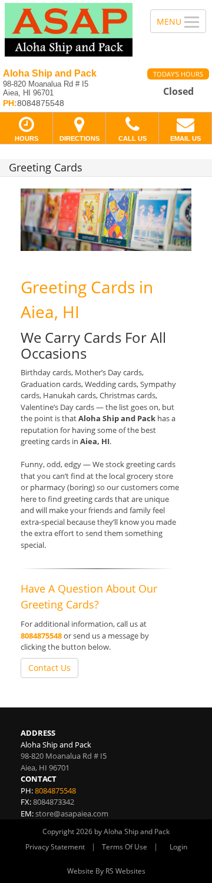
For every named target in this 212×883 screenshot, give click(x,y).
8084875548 (41, 635)
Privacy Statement (55, 847)
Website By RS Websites (106, 871)
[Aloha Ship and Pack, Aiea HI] (68, 30)
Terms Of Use (124, 847)
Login (178, 847)
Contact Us (49, 667)
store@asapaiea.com (71, 813)
